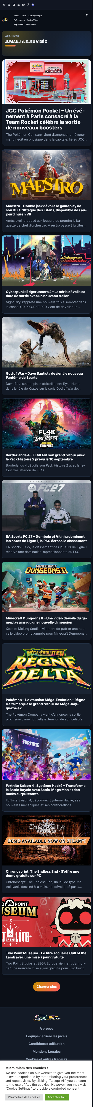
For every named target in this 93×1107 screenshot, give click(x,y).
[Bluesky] (23, 4)
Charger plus (47, 987)
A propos (46, 1028)
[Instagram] (14, 4)
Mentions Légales (47, 1051)
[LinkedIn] (18, 4)
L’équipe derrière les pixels (46, 1036)
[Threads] (28, 4)
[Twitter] (9, 4)
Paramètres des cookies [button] (24, 1097)
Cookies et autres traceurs (46, 1059)
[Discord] (33, 4)
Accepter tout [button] (57, 1097)
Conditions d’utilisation (46, 1044)
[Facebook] (4, 4)
